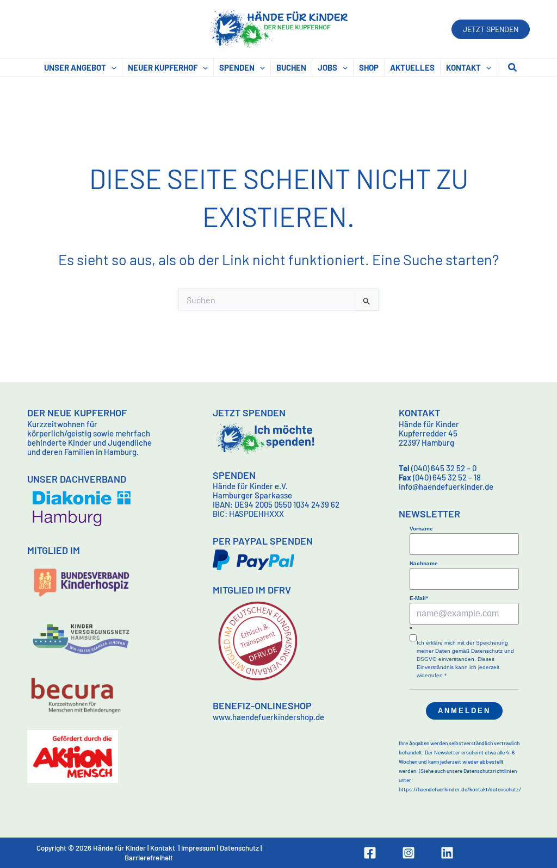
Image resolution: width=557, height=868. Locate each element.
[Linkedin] (447, 853)
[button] (490, 29)
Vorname (421, 529)
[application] (111, 67)
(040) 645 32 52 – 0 (437, 468)
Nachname (424, 563)
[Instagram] (408, 853)
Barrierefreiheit (149, 857)
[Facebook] (370, 853)
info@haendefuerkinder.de (446, 486)
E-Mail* (419, 598)
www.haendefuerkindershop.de (268, 717)
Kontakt (162, 848)
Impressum (198, 848)
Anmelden (464, 711)
